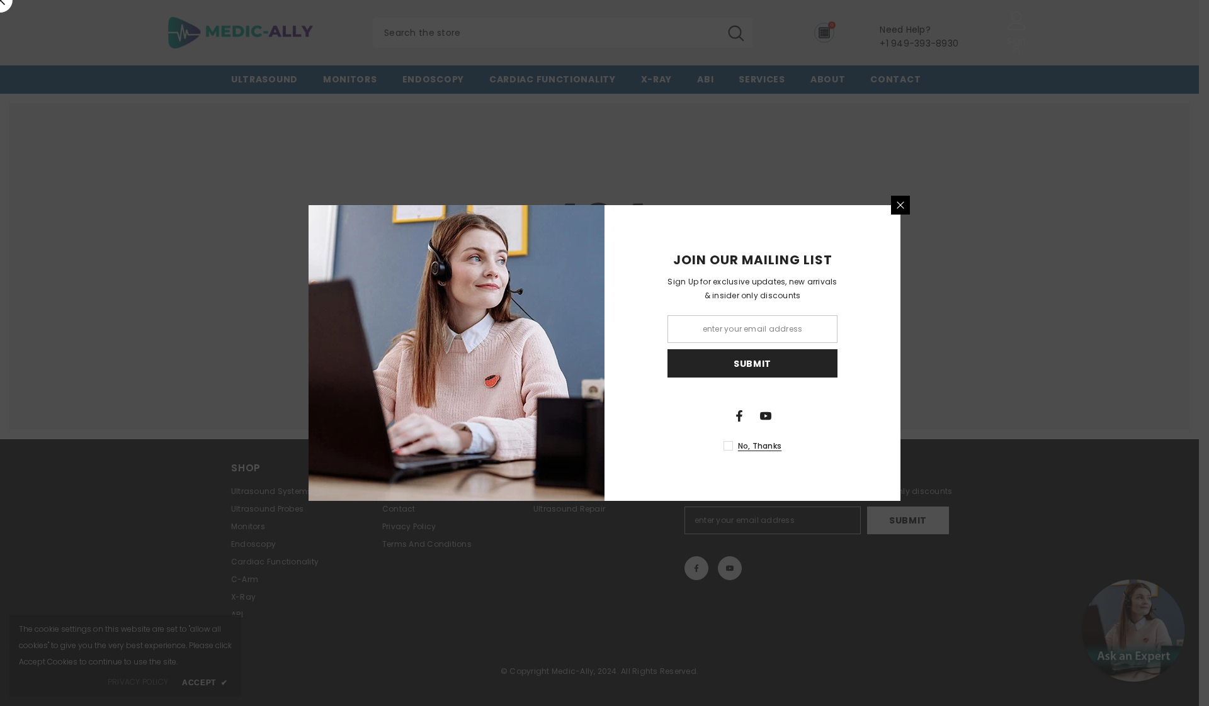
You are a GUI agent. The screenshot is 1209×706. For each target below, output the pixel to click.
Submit (752, 363)
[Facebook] (739, 416)
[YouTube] (765, 416)
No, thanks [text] (759, 445)
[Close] (900, 205)
